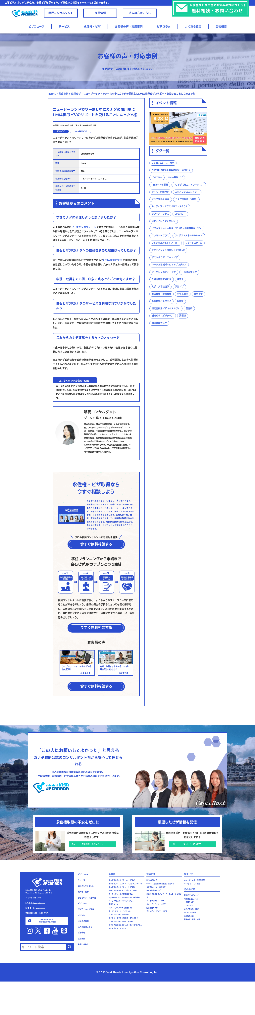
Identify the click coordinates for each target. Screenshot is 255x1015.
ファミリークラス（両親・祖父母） (121, 921)
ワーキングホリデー (82, 227)
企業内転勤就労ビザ (161, 279)
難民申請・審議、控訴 (192, 919)
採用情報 (100, 13)
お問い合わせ (83, 944)
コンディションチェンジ (164, 221)
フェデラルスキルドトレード (189, 236)
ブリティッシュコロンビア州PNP (168, 250)
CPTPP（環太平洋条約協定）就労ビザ (171, 170)
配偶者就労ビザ (159, 323)
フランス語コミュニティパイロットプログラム (125, 925)
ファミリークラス (160, 236)
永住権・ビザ (83, 892)
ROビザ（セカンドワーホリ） (189, 185)
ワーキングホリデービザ (164, 272)
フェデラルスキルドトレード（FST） (122, 887)
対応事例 (63, 94)
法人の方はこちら (140, 13)
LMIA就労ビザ (80, 131)
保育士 (180, 279)
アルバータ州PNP (160, 192)
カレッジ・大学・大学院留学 (194, 880)
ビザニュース (36, 26)
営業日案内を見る (48, 920)
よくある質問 (193, 26)
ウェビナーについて (192, 844)
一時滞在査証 (189, 902)
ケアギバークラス (160, 214)
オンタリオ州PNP (161, 199)
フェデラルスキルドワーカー (165, 243)
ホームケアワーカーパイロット (120, 911)
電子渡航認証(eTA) (191, 899)
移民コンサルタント (60, 13)
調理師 (182, 316)
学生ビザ (179, 287)
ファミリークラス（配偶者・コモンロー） (124, 918)
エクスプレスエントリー (187, 192)
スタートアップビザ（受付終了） (121, 908)
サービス (64, 26)
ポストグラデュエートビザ (165, 257)
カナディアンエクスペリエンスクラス (170, 206)
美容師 (189, 308)
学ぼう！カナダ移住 (86, 909)
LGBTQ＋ (157, 177)
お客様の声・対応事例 (129, 26)
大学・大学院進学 (160, 287)
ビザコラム (164, 26)
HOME (52, 94)
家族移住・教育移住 (161, 294)
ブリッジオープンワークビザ (156, 911)
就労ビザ (76, 94)
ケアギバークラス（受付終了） (120, 914)
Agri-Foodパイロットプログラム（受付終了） (125, 897)
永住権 (180, 301)
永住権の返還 (189, 916)
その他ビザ (189, 889)
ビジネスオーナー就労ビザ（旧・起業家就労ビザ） (177, 228)
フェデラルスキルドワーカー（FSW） (122, 880)
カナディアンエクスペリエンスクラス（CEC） (126, 883)
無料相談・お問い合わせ (93, 844)
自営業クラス (113, 904)
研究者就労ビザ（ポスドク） (166, 308)
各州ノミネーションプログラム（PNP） (123, 890)
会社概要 (221, 26)
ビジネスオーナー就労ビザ (156, 887)
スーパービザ (188, 905)
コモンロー (180, 214)
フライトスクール (193, 243)
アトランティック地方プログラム (121, 894)
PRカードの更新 (160, 185)
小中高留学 (182, 294)
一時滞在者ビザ (189, 272)
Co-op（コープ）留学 (163, 163)
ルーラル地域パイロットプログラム (169, 265)
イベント (81, 915)
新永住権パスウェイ (161, 301)
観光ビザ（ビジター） (163, 316)
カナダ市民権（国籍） (186, 199)
